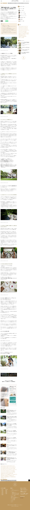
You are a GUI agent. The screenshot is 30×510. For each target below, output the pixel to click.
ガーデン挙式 (2, 468)
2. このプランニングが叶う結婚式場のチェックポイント (9, 28)
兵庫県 (6, 491)
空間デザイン (7, 475)
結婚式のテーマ (20, 36)
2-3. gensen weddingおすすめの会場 (7, 31)
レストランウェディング (21, 32)
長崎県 (2, 494)
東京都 (2, 489)
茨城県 (2, 493)
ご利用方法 (27, 493)
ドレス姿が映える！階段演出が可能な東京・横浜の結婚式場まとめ (25, 50)
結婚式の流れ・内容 (22, 17)
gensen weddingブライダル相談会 (5, 353)
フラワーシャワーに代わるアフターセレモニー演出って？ (25, 45)
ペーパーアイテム (24, 30)
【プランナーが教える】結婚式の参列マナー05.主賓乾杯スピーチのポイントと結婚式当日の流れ (25, 53)
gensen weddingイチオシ (22, 26)
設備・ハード (20, 37)
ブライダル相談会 (13, 498)
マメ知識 (25, 31)
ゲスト (5, 468)
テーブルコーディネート (6, 469)
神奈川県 (6, 489)
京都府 (2, 492)
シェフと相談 (13, 468)
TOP (1, 479)
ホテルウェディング (21, 31)
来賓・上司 (4, 475)
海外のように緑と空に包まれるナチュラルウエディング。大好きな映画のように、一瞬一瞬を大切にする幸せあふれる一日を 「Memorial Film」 (8, 166)
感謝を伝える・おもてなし (4, 474)
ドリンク (20, 30)
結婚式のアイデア (12, 475)
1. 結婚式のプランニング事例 (5, 25)
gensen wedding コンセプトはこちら (5, 340)
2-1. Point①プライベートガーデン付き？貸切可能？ (8, 29)
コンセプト (12, 489)
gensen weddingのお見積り (15, 494)
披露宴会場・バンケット (10, 474)
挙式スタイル (15, 474)
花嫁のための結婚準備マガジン (15, 497)
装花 (25, 36)
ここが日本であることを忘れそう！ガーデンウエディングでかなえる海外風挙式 (25, 48)
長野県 (2, 490)
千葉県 (6, 493)
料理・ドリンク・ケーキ (23, 15)
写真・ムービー (27, 32)
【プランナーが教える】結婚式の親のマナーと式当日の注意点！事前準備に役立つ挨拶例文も (25, 43)
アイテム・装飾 (22, 8)
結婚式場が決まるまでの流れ (15, 493)
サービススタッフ (9, 468)
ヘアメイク (28, 30)
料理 (1, 475)
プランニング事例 (13, 495)
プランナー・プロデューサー (13, 469)
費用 (23, 37)
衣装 (23, 36)
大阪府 (2, 491)
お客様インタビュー (13, 496)
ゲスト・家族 (21, 10)
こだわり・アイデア (5, 479)
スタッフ (2, 469)
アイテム (27, 26)
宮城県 (6, 492)
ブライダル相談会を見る (12, 404)
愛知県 (6, 490)
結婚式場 (21, 19)
